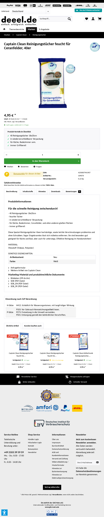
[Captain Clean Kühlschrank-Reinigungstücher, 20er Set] (83, 341)
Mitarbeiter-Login (35, 443)
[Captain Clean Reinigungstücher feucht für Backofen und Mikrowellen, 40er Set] (52, 341)
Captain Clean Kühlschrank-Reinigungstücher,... (83, 354)
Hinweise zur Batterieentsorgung (59, 470)
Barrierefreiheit (58, 446)
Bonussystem (33, 449)
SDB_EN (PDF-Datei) (19, 284)
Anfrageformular (18, 268)
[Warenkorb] (99, 19)
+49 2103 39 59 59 (14, 452)
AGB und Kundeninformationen (60, 454)
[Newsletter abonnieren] (97, 462)
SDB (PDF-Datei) (17, 281)
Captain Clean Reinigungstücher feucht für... (21, 354)
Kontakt (31, 446)
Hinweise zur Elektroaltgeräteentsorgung (62, 476)
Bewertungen (73, 192)
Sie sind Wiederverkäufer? (90, 10)
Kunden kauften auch (33, 326)
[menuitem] (88, 10)
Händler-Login (33, 439)
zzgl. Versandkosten (18, 122)
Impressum (56, 443)
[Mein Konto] (93, 19)
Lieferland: (5, 11)
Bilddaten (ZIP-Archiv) (20, 278)
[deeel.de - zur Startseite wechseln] (19, 21)
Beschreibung (11, 192)
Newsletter (32, 452)
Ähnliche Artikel (12, 326)
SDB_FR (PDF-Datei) (19, 286)
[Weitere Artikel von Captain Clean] (95, 47)
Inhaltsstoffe (28, 192)
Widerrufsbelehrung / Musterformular (60, 463)
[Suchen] (69, 19)
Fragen (39, 167)
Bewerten (24, 167)
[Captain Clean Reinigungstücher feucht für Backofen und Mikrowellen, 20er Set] (21, 341)
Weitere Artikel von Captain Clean (25, 270)
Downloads (55, 192)
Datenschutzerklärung (60, 449)
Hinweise (42, 192)
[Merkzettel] (86, 19)
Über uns (55, 439)
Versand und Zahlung (60, 459)
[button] (4, 512)
